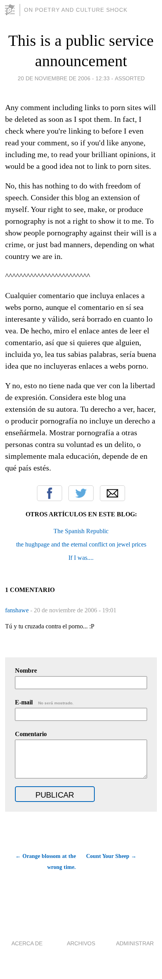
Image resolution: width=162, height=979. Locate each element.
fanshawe (17, 610)
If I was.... (81, 557)
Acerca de (26, 943)
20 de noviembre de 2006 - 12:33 (64, 78)
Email (112, 493)
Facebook (49, 493)
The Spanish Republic (81, 531)
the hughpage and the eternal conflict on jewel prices (81, 544)
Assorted (130, 78)
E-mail (44, 702)
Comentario (31, 734)
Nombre (26, 670)
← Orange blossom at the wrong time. (45, 861)
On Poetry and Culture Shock (75, 10)
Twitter (81, 493)
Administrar (135, 943)
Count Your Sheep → (111, 856)
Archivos (81, 943)
